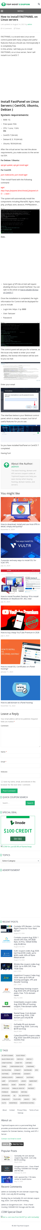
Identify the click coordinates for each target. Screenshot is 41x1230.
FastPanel (5, 1074)
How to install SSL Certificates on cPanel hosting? (18, 667)
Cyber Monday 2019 (16, 1066)
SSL (14, 1095)
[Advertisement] (20, 79)
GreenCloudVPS (7, 1077)
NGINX (13, 1085)
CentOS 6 (20, 1059)
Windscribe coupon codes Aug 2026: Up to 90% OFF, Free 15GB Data (27, 966)
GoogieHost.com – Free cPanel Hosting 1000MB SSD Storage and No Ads (26, 1168)
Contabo (29, 1063)
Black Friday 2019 (7, 1059)
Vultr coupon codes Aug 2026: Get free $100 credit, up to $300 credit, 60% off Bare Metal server (26, 954)
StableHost (6, 1099)
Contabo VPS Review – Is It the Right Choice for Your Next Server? (27, 928)
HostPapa (30, 1077)
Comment (4, 726)
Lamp (3, 1081)
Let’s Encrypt (13, 1081)
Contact (12, 1110)
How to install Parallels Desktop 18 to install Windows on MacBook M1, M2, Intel (19, 597)
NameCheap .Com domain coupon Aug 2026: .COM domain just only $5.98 (25, 1015)
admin (29, 24)
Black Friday (20, 1055)
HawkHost (19, 1077)
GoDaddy (27, 1074)
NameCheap (33, 1081)
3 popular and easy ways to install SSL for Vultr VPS (18, 561)
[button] (20, 11)
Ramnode (14, 1092)
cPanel (4, 1066)
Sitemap (20, 1113)
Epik (36, 1070)
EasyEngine (28, 1070)
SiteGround (6, 1095)
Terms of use (33, 1110)
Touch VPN (16, 1099)
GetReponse (16, 1074)
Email (3, 762)
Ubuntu (26, 1099)
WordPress (13, 1103)
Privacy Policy (22, 1110)
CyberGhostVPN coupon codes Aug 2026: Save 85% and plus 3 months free (27, 1037)
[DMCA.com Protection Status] (12, 1146)
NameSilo (5, 1085)
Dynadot (17, 1070)
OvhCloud (5, 1088)
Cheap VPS (18, 1063)
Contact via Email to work (11, 1138)
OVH (30, 1085)
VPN (34, 1099)
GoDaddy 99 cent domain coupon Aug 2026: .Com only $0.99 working (26, 1026)
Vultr (4, 1103)
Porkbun (5, 1092)
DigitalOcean (6, 1070)
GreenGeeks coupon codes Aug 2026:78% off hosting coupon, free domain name (25, 1004)
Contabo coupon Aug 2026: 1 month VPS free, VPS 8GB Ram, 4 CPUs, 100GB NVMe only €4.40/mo (26, 940)
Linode (23, 1081)
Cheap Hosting (7, 1063)
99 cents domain (7, 1055)
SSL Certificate (24, 1095)
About (5, 1110)
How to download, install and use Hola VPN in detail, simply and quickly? (20, 525)
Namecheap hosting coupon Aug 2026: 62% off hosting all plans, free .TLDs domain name (26, 992)
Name (4, 752)
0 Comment (7, 28)
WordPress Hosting (27, 1103)
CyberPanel (30, 1066)
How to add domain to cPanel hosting (17, 702)
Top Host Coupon (23, 1226)
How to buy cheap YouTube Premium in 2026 (20, 632)
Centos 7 (29, 1059)
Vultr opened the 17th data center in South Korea (25, 1178)
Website (4, 772)
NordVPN (22, 1085)
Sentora (24, 1092)
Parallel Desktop (18, 1088)
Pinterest (31, 1088)
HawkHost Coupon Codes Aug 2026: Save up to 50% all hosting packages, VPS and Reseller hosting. (27, 978)
